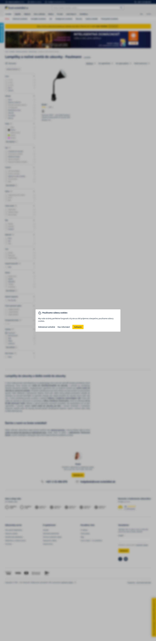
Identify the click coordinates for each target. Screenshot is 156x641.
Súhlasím (78, 327)
